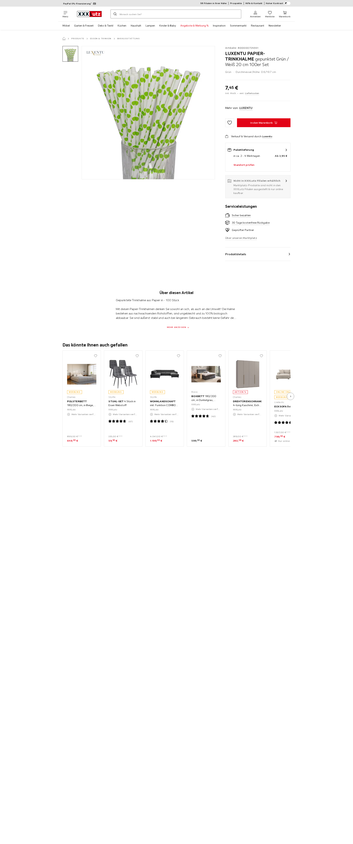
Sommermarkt (238, 25)
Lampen (150, 25)
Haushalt (136, 25)
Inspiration (219, 25)
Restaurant (257, 25)
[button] (70, 54)
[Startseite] (64, 38)
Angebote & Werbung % (194, 25)
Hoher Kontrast (274, 3)
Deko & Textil (105, 25)
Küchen (122, 25)
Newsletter (275, 25)
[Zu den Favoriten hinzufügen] (229, 122)
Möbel (66, 25)
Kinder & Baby (167, 25)
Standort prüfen (243, 165)
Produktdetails (235, 254)
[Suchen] (115, 14)
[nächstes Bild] (290, 396)
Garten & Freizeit (84, 25)
